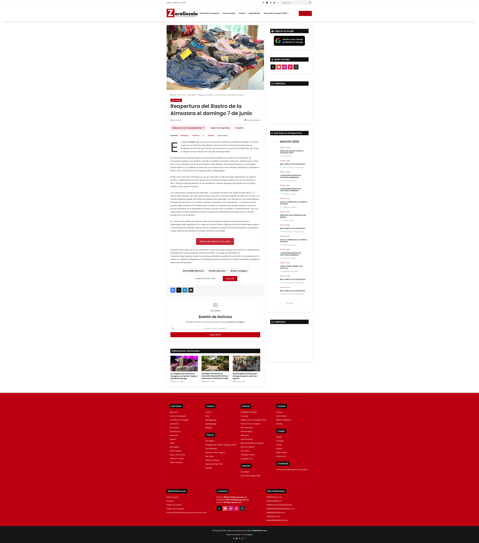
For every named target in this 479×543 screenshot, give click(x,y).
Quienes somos (173, 497)
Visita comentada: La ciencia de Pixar (293, 203)
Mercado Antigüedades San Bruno (293, 216)
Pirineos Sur (281, 456)
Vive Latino (245, 451)
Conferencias (210, 424)
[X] (178, 290)
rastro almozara (218, 271)
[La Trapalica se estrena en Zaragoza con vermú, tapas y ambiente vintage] (184, 363)
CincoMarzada (211, 449)
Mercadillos (191, 95)
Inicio (174, 95)
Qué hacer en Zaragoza (209, 13)
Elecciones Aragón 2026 (250, 476)
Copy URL (230, 278)
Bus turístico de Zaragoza (292, 164)
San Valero (209, 441)
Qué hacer (182, 95)
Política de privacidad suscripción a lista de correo (187, 513)
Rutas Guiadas (175, 451)
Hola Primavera (247, 439)
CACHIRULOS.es (273, 516)
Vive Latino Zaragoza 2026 (275, 13)
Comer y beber (229, 13)
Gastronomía (281, 416)
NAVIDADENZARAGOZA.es (277, 520)
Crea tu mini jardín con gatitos (291, 267)
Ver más (289, 303)
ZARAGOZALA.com (274, 497)
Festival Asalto (246, 431)
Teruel (278, 445)
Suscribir (305, 13)
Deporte (173, 439)
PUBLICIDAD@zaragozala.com (237, 500)
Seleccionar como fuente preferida (188, 128)
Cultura (242, 13)
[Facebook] (172, 290)
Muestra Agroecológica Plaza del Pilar (292, 152)
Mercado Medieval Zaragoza (252, 443)
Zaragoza (280, 441)
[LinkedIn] (184, 290)
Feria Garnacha (247, 428)
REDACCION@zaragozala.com (235, 497)
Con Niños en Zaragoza (179, 420)
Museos (208, 428)
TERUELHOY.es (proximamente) (279, 505)
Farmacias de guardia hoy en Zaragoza (292, 470)
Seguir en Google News (220, 128)
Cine (207, 416)
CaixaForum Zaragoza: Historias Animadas (290, 176)
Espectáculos (254, 13)
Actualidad (245, 472)
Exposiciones (210, 420)
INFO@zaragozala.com (232, 502)
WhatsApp (184, 135)
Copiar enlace (223, 135)
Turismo (279, 412)
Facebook (195, 135)
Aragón (279, 437)
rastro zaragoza (239, 271)
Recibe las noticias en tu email (215, 241)
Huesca (279, 449)
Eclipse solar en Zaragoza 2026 (253, 420)
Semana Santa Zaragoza (215, 452)
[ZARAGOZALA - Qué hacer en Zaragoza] (182, 13)
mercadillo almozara (194, 271)
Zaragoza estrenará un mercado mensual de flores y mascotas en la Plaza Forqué (215, 376)
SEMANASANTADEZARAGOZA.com (280, 509)
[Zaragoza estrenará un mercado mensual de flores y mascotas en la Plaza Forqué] (215, 363)
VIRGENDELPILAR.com (275, 513)
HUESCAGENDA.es (274, 501)
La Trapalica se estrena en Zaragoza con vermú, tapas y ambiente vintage (183, 376)
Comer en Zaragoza (178, 416)
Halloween (245, 435)
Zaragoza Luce (247, 459)
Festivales (174, 435)
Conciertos (174, 424)
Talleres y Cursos (177, 459)
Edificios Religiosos (283, 420)
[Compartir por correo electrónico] (190, 290)
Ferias (172, 443)
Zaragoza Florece (248, 455)
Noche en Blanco (247, 447)
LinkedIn (211, 135)
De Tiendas (174, 428)
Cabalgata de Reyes (249, 412)
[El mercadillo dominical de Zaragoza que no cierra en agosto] (246, 363)
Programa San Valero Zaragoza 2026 (220, 445)
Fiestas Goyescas (212, 460)
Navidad (208, 468)
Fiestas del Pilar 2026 (214, 464)
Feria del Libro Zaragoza (250, 424)
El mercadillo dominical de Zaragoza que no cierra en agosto (245, 376)
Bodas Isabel (281, 452)
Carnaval (244, 416)
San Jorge (209, 456)
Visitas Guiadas (176, 462)
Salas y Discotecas (177, 455)
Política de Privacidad (175, 509)
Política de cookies (174, 505)
